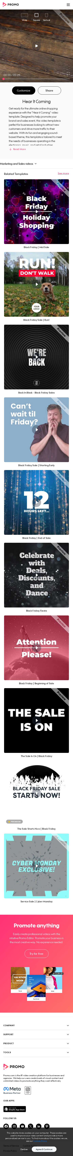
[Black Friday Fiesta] (36, 575)
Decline (24, 1149)
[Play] (36, 45)
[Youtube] (22, 1127)
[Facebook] (12, 1090)
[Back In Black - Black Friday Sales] (36, 357)
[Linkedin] (38, 1127)
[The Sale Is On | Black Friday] (36, 720)
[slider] (3, 79)
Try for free (36, 953)
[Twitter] (30, 1127)
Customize (23, 90)
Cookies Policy (40, 1141)
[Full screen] (68, 73)
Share (49, 90)
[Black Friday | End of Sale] (36, 502)
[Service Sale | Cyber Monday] (36, 866)
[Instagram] (28, 1090)
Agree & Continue (44, 1149)
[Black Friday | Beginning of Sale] (36, 647)
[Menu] (68, 4)
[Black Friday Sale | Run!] (36, 284)
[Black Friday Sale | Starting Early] (36, 429)
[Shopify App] (36, 1109)
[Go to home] (12, 4)
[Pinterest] (47, 1127)
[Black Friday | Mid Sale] (36, 211)
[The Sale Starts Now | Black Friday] (36, 793)
